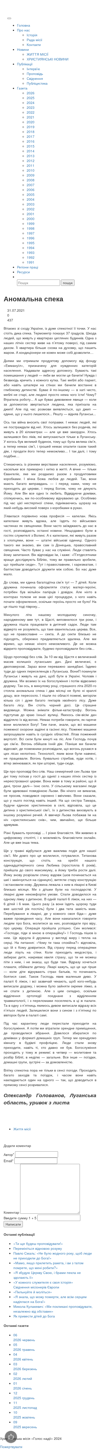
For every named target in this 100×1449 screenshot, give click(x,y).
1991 (30, 262)
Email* (8, 1160)
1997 (30, 233)
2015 (30, 146)
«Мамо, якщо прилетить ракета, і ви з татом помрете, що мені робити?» (48, 1265)
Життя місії (22, 1128)
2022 (30, 112)
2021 (30, 117)
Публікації (25, 63)
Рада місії (34, 39)
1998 (30, 228)
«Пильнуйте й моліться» (32, 1291)
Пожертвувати (11, 1446)
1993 (30, 252)
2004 (30, 199)
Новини (23, 49)
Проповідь (35, 73)
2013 (30, 155)
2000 (30, 218)
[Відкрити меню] (9, 18)
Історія (32, 34)
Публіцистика (37, 83)
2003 (30, 204)
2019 (30, 126)
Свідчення (35, 78)
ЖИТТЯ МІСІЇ (37, 54)
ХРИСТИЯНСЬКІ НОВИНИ (47, 59)
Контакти (34, 44)
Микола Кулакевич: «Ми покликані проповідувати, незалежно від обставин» (52, 1309)
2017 (30, 136)
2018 (30, 131)
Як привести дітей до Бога (34, 1316)
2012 (30, 160)
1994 (30, 247)
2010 (30, 170)
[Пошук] (19, 276)
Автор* (9, 1154)
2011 (30, 165)
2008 (30, 179)
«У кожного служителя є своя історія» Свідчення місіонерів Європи (43, 1284)
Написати (13, 1224)
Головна (23, 25)
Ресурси (23, 271)
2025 (30, 97)
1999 (30, 223)
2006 (30, 189)
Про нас (23, 30)
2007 (30, 184)
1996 (30, 238)
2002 (30, 209)
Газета (22, 88)
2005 (30, 194)
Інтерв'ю (33, 68)
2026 (30, 92)
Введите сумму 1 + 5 (20, 1217)
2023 (30, 107)
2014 (30, 150)
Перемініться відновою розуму (37, 1248)
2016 (30, 141)
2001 (30, 213)
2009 (30, 175)
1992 (30, 257)
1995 (30, 242)
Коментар (11, 1212)
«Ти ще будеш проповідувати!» (38, 1243)
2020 (30, 121)
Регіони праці (27, 267)
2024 (30, 102)
